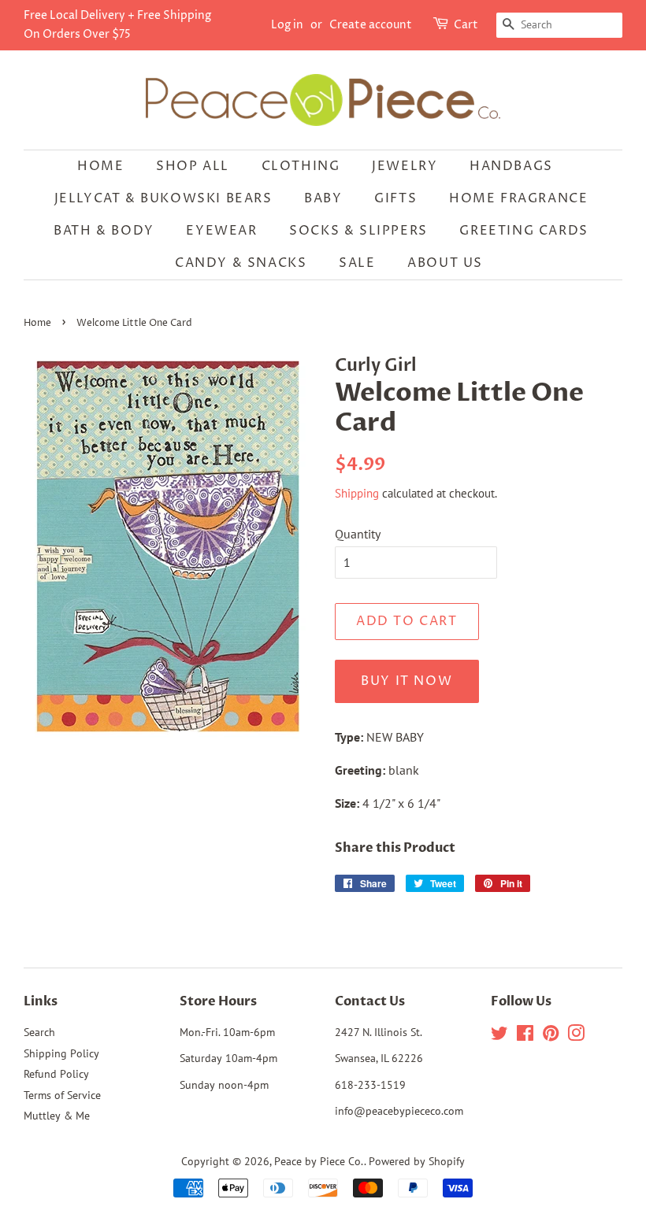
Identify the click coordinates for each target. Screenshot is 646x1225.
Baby (323, 198)
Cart (466, 24)
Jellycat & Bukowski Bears (163, 198)
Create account (370, 24)
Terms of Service (62, 1095)
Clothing (301, 166)
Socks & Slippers (358, 230)
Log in (287, 24)
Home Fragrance (518, 198)
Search (39, 1032)
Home (100, 166)
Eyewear (221, 230)
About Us (445, 263)
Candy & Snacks (240, 263)
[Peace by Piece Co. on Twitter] (499, 1036)
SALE (357, 263)
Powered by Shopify (417, 1161)
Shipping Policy (61, 1053)
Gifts (395, 198)
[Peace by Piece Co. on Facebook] (525, 1036)
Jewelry (404, 166)
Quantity (358, 534)
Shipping (357, 493)
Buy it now (406, 681)
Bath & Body (104, 230)
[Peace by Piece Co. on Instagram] (576, 1036)
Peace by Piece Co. (319, 1161)
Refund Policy (56, 1074)
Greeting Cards (523, 230)
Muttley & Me (57, 1115)
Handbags (511, 166)
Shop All (192, 166)
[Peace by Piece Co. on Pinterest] (550, 1036)
